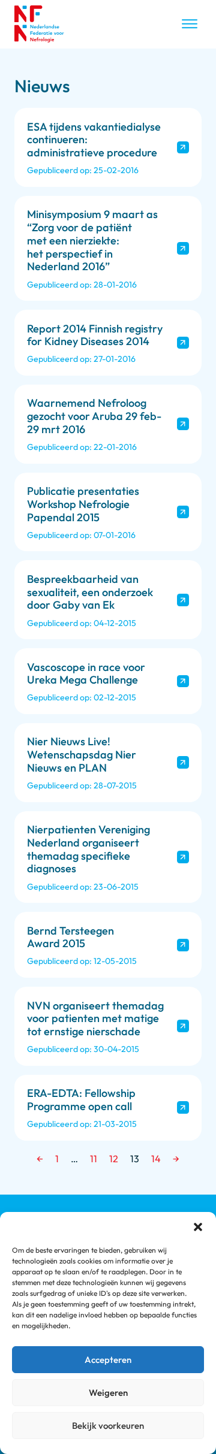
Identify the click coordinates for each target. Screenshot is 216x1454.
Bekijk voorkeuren (108, 1425)
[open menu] (190, 24)
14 (156, 1159)
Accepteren (108, 1359)
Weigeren (108, 1392)
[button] (198, 1227)
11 (93, 1159)
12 (113, 1159)
